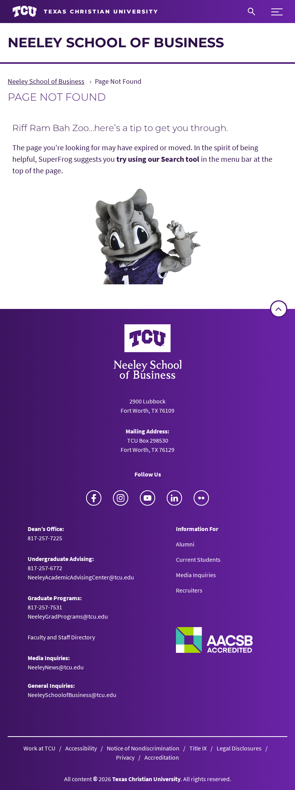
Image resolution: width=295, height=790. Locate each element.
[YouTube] (147, 498)
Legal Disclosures (239, 748)
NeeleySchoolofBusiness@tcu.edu (72, 695)
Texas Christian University (146, 779)
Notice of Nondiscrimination (143, 748)
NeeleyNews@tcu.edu (56, 667)
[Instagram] (120, 498)
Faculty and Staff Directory (61, 637)
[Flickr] (201, 498)
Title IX (198, 748)
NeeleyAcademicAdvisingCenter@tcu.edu (81, 577)
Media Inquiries (196, 575)
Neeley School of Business (116, 42)
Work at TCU (39, 748)
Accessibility (81, 748)
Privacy (125, 757)
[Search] (251, 11)
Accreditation (161, 757)
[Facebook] (93, 498)
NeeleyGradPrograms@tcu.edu (68, 616)
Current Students (198, 559)
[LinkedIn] (174, 498)
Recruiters (189, 590)
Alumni (185, 544)
